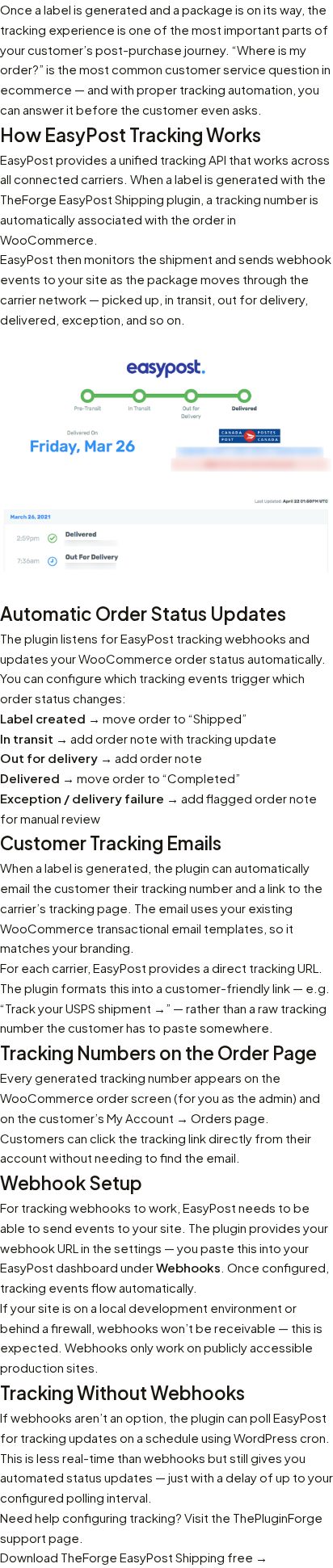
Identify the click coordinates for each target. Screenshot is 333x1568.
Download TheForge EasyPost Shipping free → (134, 1557)
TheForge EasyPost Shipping (82, 199)
